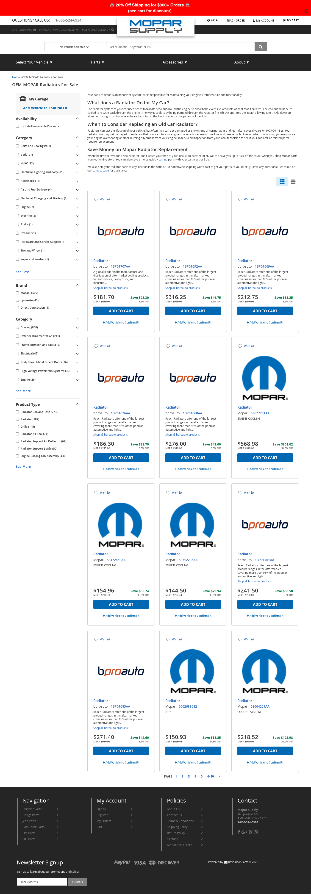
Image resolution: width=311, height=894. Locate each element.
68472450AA (116, 560)
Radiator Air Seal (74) (34, 434)
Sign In (101, 809)
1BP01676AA (120, 413)
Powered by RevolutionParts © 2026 (233, 862)
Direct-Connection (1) (35, 308)
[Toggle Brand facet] (77, 285)
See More (23, 391)
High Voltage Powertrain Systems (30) (45, 371)
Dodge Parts (30, 815)
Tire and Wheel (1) (32, 250)
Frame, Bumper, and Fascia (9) (40, 345)
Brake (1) (27, 224)
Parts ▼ (98, 62)
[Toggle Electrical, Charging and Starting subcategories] (77, 198)
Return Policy (176, 833)
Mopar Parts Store (179, 845)
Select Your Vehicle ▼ (34, 62)
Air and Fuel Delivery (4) (36, 189)
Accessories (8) (30, 181)
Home (16, 77)
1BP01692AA (192, 266)
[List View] (293, 181)
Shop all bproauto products (110, 288)
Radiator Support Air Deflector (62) (43, 441)
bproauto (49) (30, 300)
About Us (173, 809)
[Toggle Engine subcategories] (77, 207)
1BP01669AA (264, 266)
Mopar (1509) (29, 293)
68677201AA (260, 413)
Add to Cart (121, 310)
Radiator (100, 260)
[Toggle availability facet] (77, 119)
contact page (100, 170)
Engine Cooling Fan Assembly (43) (43, 456)
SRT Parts (28, 839)
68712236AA (188, 560)
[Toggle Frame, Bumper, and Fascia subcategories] (77, 345)
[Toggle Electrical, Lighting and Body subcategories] (77, 172)
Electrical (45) (29, 353)
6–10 (210, 776)
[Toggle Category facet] (77, 138)
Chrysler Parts (32, 809)
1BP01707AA (120, 266)
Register (102, 815)
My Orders (104, 821)
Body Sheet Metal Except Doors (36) (44, 362)
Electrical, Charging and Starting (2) (44, 198)
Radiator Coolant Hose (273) (39, 412)
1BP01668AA (192, 413)
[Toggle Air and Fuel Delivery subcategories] (77, 189)
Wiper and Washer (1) (35, 259)
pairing (162, 159)
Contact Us (174, 815)
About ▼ (242, 62)
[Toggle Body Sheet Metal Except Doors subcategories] (77, 362)
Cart (99, 827)
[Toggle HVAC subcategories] (77, 163)
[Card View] (282, 181)
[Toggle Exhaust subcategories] (77, 233)
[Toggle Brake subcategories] (77, 224)
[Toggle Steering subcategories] (77, 216)
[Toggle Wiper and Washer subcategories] (77, 259)
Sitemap (172, 839)
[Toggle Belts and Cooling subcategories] (77, 146)
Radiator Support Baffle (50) (39, 449)
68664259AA (260, 706)
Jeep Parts (29, 821)
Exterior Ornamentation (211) (40, 336)
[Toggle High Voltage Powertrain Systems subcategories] (77, 371)
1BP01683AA (120, 706)
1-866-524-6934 (248, 822)
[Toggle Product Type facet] (77, 404)
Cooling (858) (29, 327)
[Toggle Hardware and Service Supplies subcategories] (77, 242)
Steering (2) (28, 216)
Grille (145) (28, 427)
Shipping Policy (177, 827)
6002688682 (188, 706)
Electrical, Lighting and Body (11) (42, 172)
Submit (77, 882)
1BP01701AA (264, 560)
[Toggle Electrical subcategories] (77, 353)
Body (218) (27, 155)
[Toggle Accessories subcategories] (77, 181)
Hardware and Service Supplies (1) (43, 242)
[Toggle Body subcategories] (77, 155)
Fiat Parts (28, 833)
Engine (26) (28, 380)
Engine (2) (27, 207)
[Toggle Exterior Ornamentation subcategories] (77, 336)
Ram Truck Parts (33, 827)
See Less (22, 272)
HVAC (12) (27, 163)
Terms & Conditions (180, 821)
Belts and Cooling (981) (36, 146)
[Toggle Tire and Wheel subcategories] (77, 250)
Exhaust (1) (28, 233)
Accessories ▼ (175, 62)
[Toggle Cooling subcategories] (77, 327)
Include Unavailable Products (40, 126)
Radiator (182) (30, 419)
